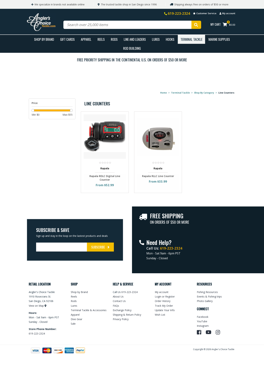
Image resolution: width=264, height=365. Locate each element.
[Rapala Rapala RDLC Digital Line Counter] (105, 136)
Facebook (202, 316)
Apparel (86, 39)
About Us (118, 296)
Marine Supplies (219, 39)
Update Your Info (165, 310)
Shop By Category (204, 92)
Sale (73, 323)
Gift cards (67, 39)
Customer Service (206, 13)
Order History (162, 301)
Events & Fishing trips (209, 296)
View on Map (36, 305)
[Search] (196, 25)
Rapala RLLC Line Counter (158, 176)
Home (163, 92)
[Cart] (225, 25)
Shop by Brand (79, 292)
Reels (101, 39)
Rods (114, 39)
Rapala (104, 168)
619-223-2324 (179, 13)
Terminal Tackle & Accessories (88, 310)
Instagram (203, 325)
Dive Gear (76, 319)
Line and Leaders (135, 39)
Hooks (170, 39)
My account (228, 13)
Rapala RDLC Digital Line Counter (104, 177)
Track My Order (164, 305)
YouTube (202, 321)
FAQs (116, 305)
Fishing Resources (207, 292)
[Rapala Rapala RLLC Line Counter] (158, 136)
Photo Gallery (205, 301)
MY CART (215, 24)
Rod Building (132, 48)
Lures (156, 39)
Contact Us (119, 301)
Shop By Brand (44, 39)
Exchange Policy (122, 310)
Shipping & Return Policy (127, 314)
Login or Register (165, 296)
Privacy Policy (121, 319)
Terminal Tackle (191, 39)
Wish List (160, 314)
